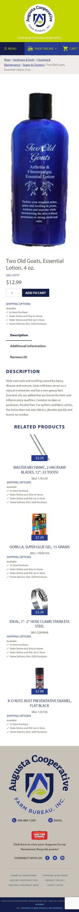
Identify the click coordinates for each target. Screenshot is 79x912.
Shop (7, 60)
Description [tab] (19, 335)
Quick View (40, 447)
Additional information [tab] (28, 346)
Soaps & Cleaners (34, 65)
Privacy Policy (55, 880)
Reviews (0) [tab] (18, 357)
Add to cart (35, 293)
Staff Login (55, 885)
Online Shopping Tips (24, 880)
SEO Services (56, 908)
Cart (73, 48)
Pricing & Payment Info (24, 885)
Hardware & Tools (23, 60)
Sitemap (39, 904)
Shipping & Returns (55, 875)
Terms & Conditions (24, 875)
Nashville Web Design (33, 908)
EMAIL (58, 820)
